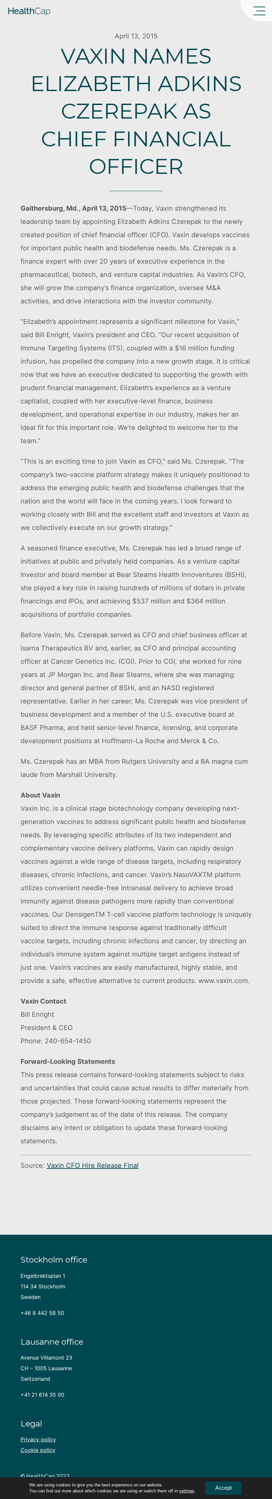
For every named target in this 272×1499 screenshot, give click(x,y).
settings (186, 1490)
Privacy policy (38, 1439)
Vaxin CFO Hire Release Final (93, 1165)
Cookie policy (38, 1450)
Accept (223, 1488)
